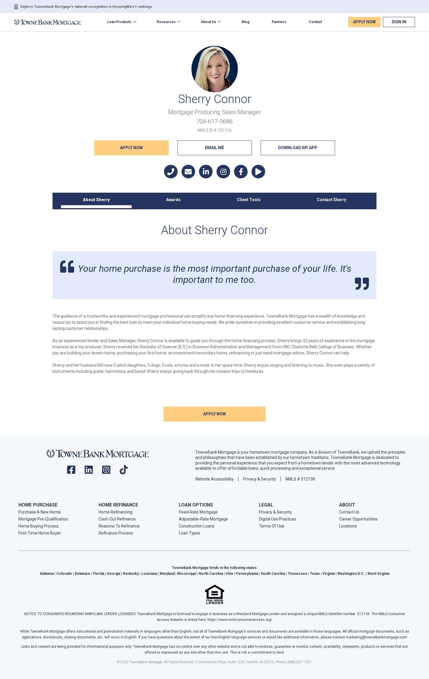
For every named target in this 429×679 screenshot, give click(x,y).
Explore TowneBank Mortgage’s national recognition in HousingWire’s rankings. (86, 7)
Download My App (298, 147)
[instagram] (106, 471)
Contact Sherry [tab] (331, 199)
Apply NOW (131, 147)
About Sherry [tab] (96, 199)
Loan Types (189, 533)
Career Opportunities (358, 519)
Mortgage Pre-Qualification (43, 519)
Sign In (399, 22)
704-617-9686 (214, 121)
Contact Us (349, 512)
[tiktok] (124, 471)
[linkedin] (89, 471)
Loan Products (119, 22)
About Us (208, 22)
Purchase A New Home (39, 512)
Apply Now (364, 22)
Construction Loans (196, 526)
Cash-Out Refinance (117, 519)
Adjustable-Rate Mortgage (203, 519)
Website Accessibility (214, 479)
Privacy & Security (259, 479)
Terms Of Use (271, 526)
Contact (315, 22)
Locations (348, 526)
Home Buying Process (38, 526)
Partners (279, 22)
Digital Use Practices (277, 519)
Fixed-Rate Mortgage (198, 512)
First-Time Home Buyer (39, 533)
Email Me (214, 147)
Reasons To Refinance (119, 526)
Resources (166, 22)
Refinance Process (116, 533)
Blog (245, 22)
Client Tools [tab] (249, 199)
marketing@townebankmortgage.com (376, 637)
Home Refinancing (115, 512)
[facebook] (71, 471)
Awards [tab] (173, 199)
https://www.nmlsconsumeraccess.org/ (239, 620)
